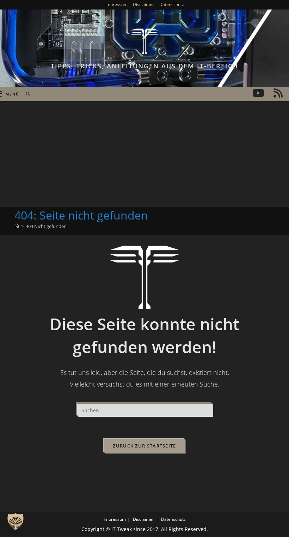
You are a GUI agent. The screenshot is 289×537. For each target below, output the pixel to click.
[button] (15, 521)
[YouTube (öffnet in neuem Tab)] (258, 93)
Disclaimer (143, 4)
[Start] (16, 226)
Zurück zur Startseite (144, 446)
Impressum (116, 4)
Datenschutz (171, 4)
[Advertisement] (144, 154)
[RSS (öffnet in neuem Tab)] (278, 93)
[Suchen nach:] (25, 94)
